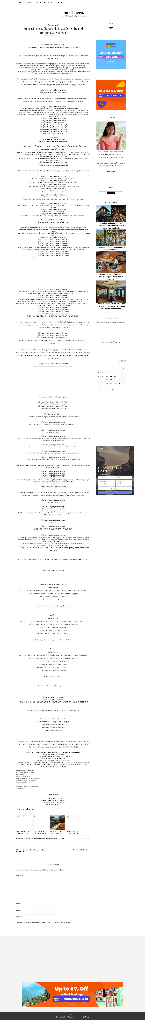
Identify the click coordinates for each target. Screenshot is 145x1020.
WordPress (85, 1017)
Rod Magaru (61, 758)
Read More (111, 171)
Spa (59, 838)
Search (111, 187)
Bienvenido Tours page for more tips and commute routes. (59, 752)
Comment (20, 875)
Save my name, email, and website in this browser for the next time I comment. (44, 922)
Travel (38, 2)
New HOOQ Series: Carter (81, 850)
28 (119, 383)
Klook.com (100, 322)
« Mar (108, 390)
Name (18, 904)
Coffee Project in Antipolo (53, 802)
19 (111, 380)
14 (119, 376)
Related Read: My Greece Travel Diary (53, 220)
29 (123, 383)
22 (123, 380)
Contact (30, 2)
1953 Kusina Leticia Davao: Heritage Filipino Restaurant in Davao (111, 276)
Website (19, 917)
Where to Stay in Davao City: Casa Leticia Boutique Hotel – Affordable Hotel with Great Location (111, 306)
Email (18, 910)
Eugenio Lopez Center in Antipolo (53, 800)
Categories (60, 2)
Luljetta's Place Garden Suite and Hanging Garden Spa (38, 838)
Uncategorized (53, 25)
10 (102, 376)
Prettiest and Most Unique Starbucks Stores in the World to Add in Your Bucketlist (111, 225)
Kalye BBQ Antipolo (53, 804)
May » (113, 390)
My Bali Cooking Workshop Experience (53, 141)
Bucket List (48, 2)
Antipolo (20, 838)
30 (98, 387)
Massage (55, 838)
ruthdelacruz (74, 12)
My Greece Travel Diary (53, 798)
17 (102, 380)
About (21, 2)
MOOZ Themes (68, 1017)
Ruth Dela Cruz (57, 35)
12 (111, 376)
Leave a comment (83, 838)
